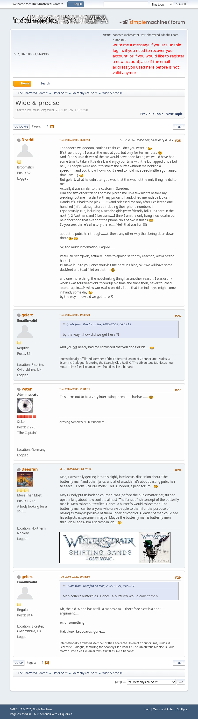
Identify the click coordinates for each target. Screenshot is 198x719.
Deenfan (29, 469)
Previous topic (151, 114)
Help (147, 709)
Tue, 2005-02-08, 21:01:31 (74, 389)
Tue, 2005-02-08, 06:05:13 (74, 140)
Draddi (28, 139)
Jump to (120, 681)
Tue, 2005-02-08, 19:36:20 (74, 315)
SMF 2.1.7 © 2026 (20, 709)
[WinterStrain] (19, 522)
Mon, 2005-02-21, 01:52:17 (75, 469)
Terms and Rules (163, 709)
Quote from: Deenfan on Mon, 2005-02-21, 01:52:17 (100, 586)
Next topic (174, 114)
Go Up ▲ (182, 709)
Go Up (18, 662)
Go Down (21, 126)
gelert (27, 315)
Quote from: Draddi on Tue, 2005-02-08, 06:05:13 (98, 324)
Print (179, 126)
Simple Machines (42, 709)
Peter (26, 389)
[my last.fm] (19, 444)
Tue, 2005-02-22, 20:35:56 (74, 576)
